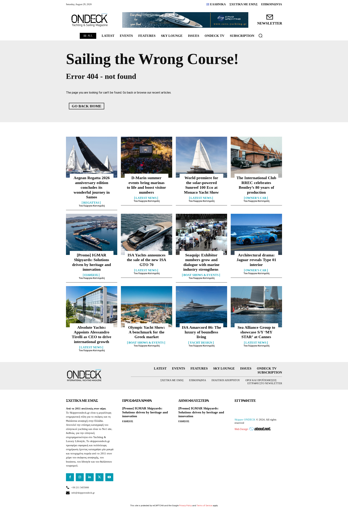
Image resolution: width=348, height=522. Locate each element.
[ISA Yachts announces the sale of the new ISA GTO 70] (146, 234)
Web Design (241, 429)
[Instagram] (80, 477)
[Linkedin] (90, 477)
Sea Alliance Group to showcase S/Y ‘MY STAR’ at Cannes (256, 332)
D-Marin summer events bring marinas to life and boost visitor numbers (146, 185)
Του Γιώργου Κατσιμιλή (92, 205)
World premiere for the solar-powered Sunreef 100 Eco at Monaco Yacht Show (201, 185)
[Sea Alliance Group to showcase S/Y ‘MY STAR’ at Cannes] (256, 306)
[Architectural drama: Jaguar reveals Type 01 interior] (256, 234)
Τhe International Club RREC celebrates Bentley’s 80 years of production (256, 185)
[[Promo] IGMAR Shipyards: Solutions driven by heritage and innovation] (91, 234)
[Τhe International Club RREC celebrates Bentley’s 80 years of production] (256, 157)
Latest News (146, 198)
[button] (260, 35)
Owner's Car (255, 198)
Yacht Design (201, 342)
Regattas (91, 202)
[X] (99, 477)
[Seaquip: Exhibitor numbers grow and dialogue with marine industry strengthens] (201, 234)
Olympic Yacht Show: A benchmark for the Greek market (146, 332)
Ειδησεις (91, 275)
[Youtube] (109, 477)
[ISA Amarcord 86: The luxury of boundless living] (201, 306)
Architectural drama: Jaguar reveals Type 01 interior (256, 260)
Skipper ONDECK (245, 419)
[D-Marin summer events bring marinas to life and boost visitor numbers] (146, 157)
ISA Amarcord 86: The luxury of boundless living (201, 332)
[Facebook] (70, 477)
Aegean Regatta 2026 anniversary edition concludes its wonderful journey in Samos (92, 187)
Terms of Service (204, 505)
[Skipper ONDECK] (89, 20)
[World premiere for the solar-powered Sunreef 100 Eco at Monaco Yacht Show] (201, 157)
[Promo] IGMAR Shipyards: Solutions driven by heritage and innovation (145, 412)
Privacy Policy (185, 505)
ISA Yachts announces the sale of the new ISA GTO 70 (146, 260)
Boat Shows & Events (201, 275)
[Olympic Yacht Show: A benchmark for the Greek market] (146, 306)
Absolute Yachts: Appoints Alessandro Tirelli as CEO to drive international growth (91, 334)
